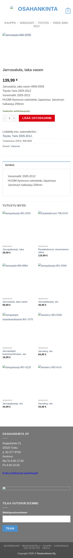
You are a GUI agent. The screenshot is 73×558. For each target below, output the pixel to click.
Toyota (43, 22)
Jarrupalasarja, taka (13, 249)
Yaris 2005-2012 (22, 136)
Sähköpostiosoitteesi (15, 512)
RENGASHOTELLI (31, 546)
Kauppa (10, 22)
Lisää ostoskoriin (37, 118)
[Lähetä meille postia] (5, 481)
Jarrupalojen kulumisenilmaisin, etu (14, 352)
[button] (5, 11)
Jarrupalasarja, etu (48, 301)
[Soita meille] (12, 481)
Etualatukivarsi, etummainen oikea (53, 251)
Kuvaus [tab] (10, 165)
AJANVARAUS (61, 546)
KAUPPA (47, 546)
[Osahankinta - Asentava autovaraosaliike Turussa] (36, 11)
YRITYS (46, 548)
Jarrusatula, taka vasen (15, 301)
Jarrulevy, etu (45, 351)
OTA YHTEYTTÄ (32, 548)
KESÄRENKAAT (12, 546)
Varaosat (27, 22)
